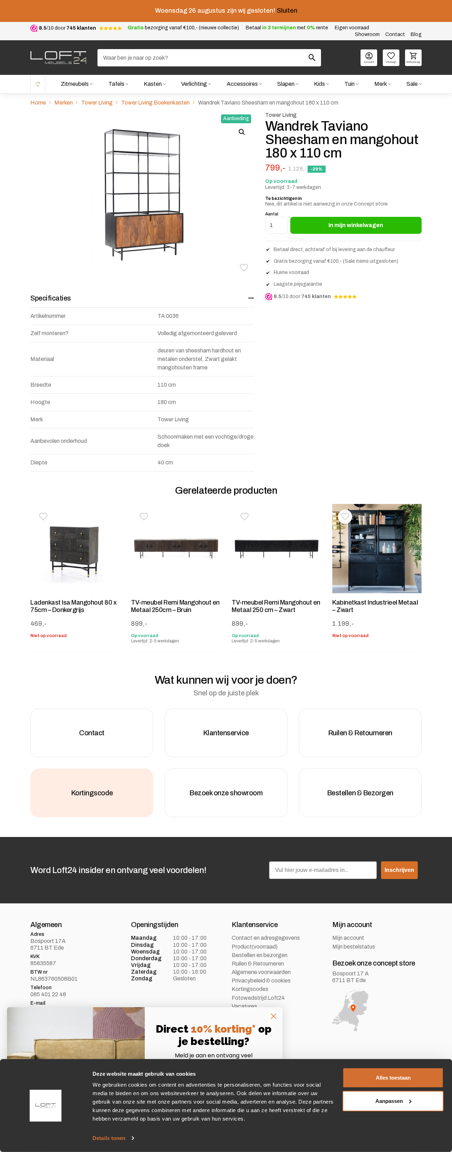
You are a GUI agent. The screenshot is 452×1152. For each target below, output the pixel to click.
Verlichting (194, 84)
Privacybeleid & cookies (261, 981)
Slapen (286, 84)
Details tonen (109, 1138)
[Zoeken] (312, 57)
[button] (244, 268)
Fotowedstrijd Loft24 (258, 998)
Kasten (153, 84)
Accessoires (242, 84)
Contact (395, 34)
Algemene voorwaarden (261, 972)
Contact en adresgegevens (266, 938)
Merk (380, 84)
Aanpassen (389, 1101)
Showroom (367, 34)
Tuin (349, 84)
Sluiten (287, 10)
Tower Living (97, 103)
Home (37, 84)
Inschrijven (399, 870)
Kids (319, 84)
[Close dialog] (273, 1016)
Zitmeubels (75, 84)
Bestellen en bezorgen (259, 955)
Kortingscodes (250, 989)
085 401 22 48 (48, 994)
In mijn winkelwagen (355, 225)
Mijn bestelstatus (353, 947)
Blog (416, 34)
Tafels (116, 84)
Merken (63, 103)
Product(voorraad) (255, 947)
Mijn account (348, 938)
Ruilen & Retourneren (258, 964)
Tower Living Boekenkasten (155, 103)
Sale (412, 84)
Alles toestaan (393, 1078)
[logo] (58, 57)
